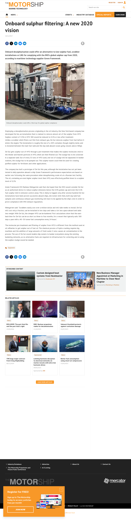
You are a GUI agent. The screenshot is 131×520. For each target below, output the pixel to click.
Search (123, 7)
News (9, 320)
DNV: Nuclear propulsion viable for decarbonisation (43, 325)
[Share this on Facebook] (7, 43)
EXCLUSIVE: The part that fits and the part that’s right (17, 325)
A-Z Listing (46, 468)
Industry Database (14, 464)
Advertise (45, 464)
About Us (75, 464)
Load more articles (45, 382)
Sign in (58, 39)
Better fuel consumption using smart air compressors (71, 360)
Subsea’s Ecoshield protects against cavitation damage (71, 325)
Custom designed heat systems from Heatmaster (50, 274)
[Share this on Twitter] (11, 43)
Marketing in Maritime (112, 285)
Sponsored (37, 355)
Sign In (120, 2)
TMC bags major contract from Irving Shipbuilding (15, 360)
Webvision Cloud (70, 513)
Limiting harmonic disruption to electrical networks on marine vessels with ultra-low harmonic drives (45, 362)
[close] (84, 39)
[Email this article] (24, 43)
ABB (44, 371)
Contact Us (107, 464)
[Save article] (83, 43)
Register (112, 2)
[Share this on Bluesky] (20, 43)
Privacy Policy (73, 506)
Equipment (11, 248)
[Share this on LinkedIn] (16, 43)
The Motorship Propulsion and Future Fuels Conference (19, 469)
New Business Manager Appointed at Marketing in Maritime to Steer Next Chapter (110, 277)
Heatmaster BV (50, 279)
